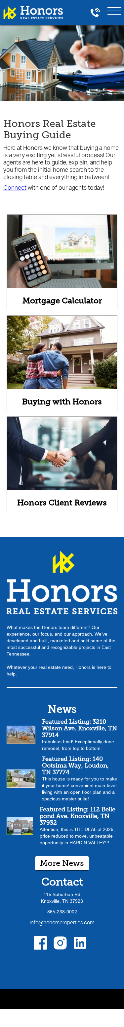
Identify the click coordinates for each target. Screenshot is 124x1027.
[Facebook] (40, 943)
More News (62, 863)
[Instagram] (60, 943)
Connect (14, 187)
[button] (114, 9)
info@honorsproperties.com (62, 922)
